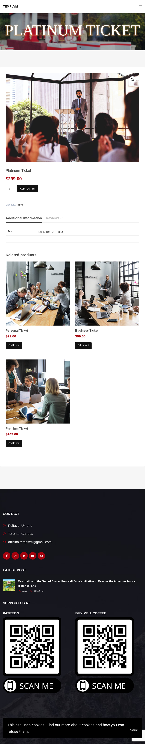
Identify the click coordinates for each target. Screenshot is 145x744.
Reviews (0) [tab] (55, 218)
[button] (132, 79)
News (24, 591)
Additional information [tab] (24, 218)
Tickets (19, 204)
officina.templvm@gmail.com (30, 542)
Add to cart (27, 188)
